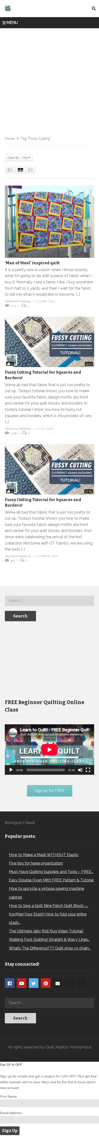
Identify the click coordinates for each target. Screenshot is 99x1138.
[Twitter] (33, 983)
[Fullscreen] (88, 770)
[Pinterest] (45, 983)
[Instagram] (69, 983)
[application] (49, 749)
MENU (12, 22)
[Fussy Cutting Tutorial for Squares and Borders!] (49, 342)
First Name (8, 1096)
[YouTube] (21, 983)
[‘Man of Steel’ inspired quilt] (49, 222)
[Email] (57, 983)
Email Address (11, 1113)
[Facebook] (9, 983)
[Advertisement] (49, 80)
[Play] (11, 770)
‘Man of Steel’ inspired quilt (32, 263)
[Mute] (80, 770)
